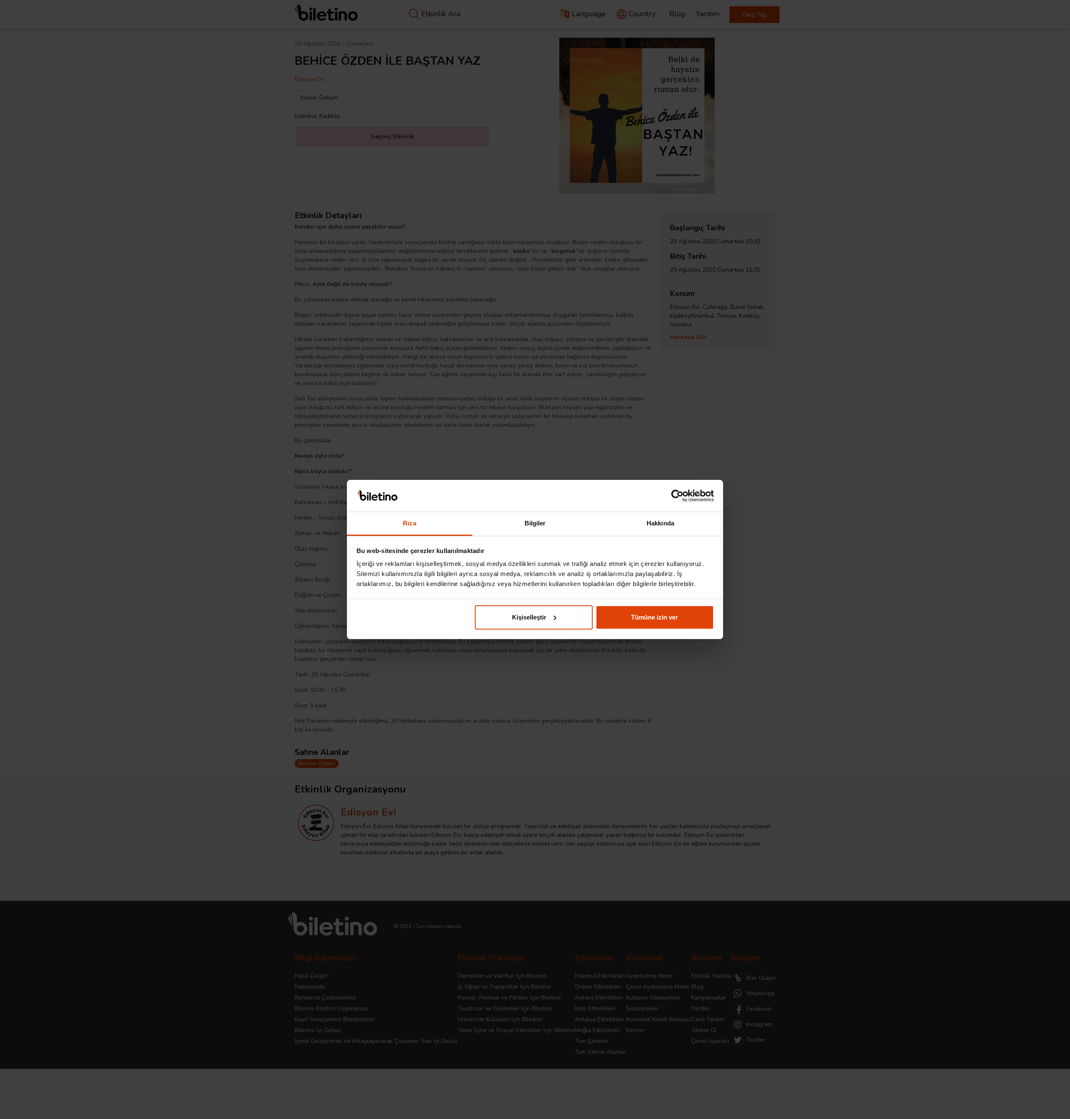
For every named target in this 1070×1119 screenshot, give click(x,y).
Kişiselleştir (529, 617)
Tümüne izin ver (654, 617)
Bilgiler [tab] (535, 523)
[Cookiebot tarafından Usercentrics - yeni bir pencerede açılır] (677, 495)
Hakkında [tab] (660, 523)
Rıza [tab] (409, 523)
